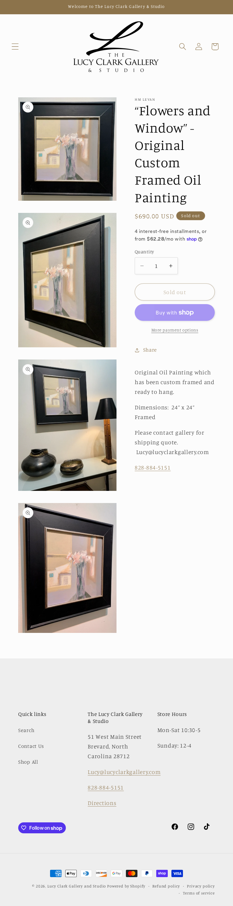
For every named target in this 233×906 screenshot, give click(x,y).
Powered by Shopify (126, 885)
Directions (102, 803)
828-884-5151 (153, 467)
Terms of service (199, 892)
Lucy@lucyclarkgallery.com (124, 772)
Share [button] (150, 350)
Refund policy (166, 885)
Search (26, 730)
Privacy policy (201, 885)
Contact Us (31, 746)
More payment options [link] (174, 329)
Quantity (144, 252)
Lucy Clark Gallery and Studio (76, 885)
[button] (15, 47)
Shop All (28, 762)
